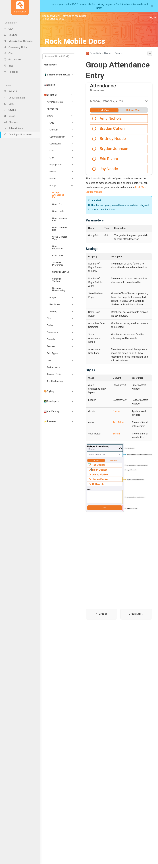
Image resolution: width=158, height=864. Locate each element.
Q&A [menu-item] (10, 28)
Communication (57, 137)
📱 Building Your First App (57, 74)
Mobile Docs (50, 64)
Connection (55, 143)
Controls (51, 339)
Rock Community (51, 16)
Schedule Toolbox (56, 280)
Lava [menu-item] (11, 103)
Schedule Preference (57, 263)
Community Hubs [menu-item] (17, 47)
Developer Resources (75, 16)
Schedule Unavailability (58, 289)
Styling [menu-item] (12, 109)
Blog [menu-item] (10, 65)
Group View (57, 255)
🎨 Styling (49, 391)
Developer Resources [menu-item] (20, 134)
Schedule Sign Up (60, 272)
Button (116, 433)
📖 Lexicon (49, 85)
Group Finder (58, 211)
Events (53, 171)
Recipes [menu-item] (12, 35)
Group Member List (59, 228)
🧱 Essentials (51, 95)
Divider (117, 411)
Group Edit (57, 204)
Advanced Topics (55, 102)
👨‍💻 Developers (51, 401)
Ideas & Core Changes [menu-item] (20, 41)
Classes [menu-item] (13, 122)
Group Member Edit (59, 219)
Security (54, 311)
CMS (52, 123)
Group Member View (59, 238)
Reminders (55, 304)
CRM (52, 157)
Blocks (50, 115)
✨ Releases (50, 421)
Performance (53, 367)
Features (51, 346)
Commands (52, 332)
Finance (53, 178)
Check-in (54, 129)
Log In (152, 17)
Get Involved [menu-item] (15, 59)
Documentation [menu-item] (16, 97)
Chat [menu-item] (10, 53)
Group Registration (58, 247)
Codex (50, 325)
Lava (49, 360)
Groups (53, 185)
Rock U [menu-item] (12, 116)
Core (52, 150)
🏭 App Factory (51, 411)
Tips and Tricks (54, 374)
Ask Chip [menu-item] (13, 91)
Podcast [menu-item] (13, 71)
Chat (49, 318)
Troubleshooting (55, 381)
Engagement (56, 164)
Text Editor (118, 422)
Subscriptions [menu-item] (15, 128)
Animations (52, 109)
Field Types (52, 353)
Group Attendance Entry (58, 195)
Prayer (53, 297)
